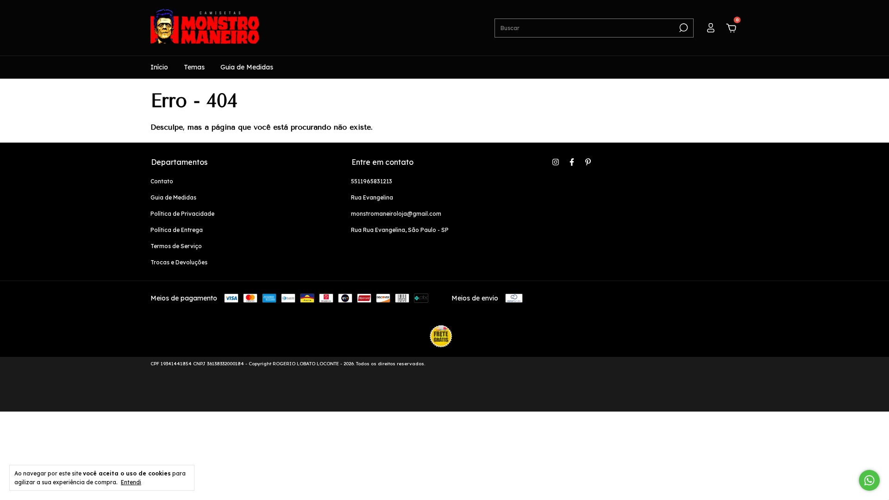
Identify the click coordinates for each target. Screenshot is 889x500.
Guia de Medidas (246, 67)
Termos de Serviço (176, 246)
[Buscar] (682, 28)
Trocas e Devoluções (178, 262)
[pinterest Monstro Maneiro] (588, 162)
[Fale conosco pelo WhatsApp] (869, 480)
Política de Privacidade (182, 213)
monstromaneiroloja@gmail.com (396, 213)
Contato (161, 181)
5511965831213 (371, 181)
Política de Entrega (176, 229)
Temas (194, 67)
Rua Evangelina (372, 197)
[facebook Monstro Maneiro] (572, 162)
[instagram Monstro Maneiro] (555, 162)
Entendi (131, 482)
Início (159, 67)
